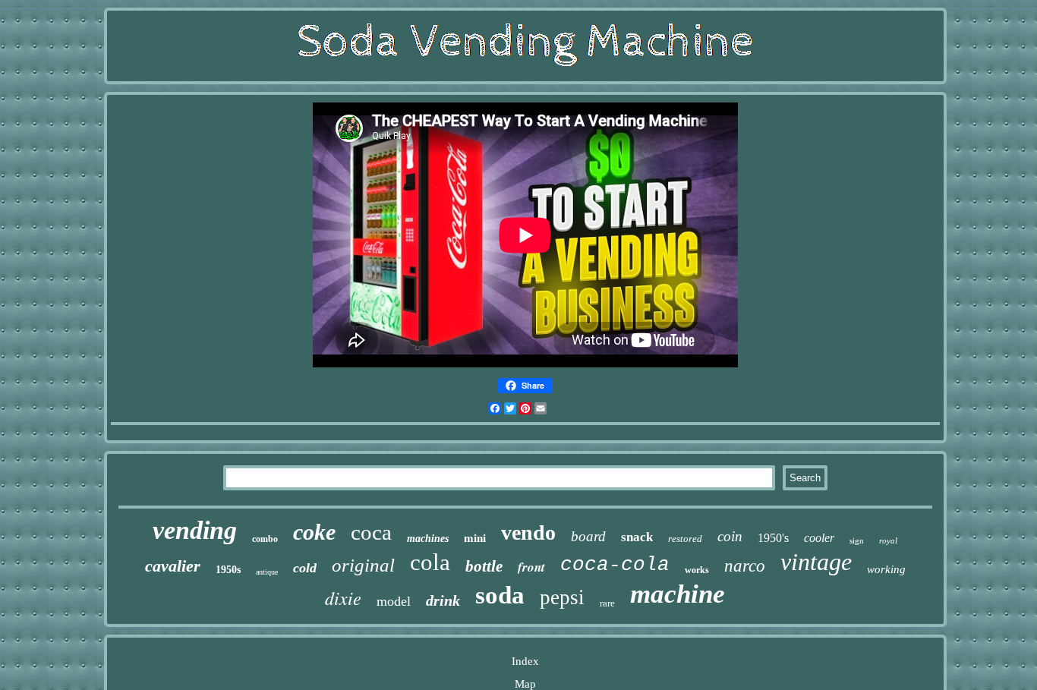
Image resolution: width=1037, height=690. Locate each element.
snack (637, 537)
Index (525, 661)
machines (428, 538)
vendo (528, 532)
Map (525, 684)
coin (729, 536)
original (363, 565)
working (886, 569)
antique (267, 572)
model (394, 601)
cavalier (172, 565)
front (531, 567)
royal (888, 540)
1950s (228, 569)
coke (314, 531)
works (697, 570)
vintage (816, 561)
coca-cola (615, 564)
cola (430, 562)
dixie (343, 597)
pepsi (562, 597)
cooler (819, 537)
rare (607, 603)
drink (443, 600)
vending (195, 530)
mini (475, 538)
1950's (773, 537)
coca (371, 532)
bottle (484, 566)
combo (265, 539)
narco (744, 565)
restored (685, 538)
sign (856, 540)
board (588, 536)
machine (677, 594)
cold (305, 567)
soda (500, 595)
